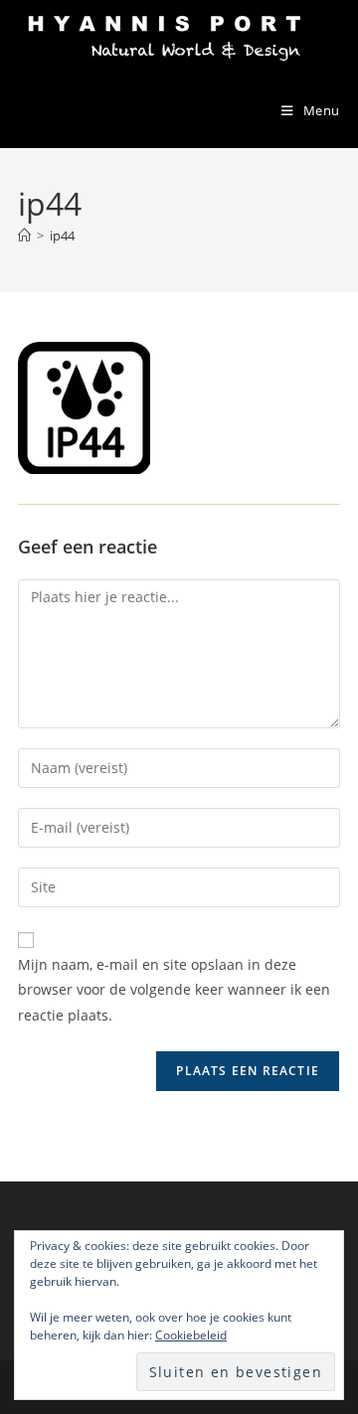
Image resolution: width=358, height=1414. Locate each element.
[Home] (24, 235)
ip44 (62, 235)
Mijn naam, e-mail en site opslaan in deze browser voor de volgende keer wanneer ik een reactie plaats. (174, 989)
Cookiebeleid (191, 1335)
